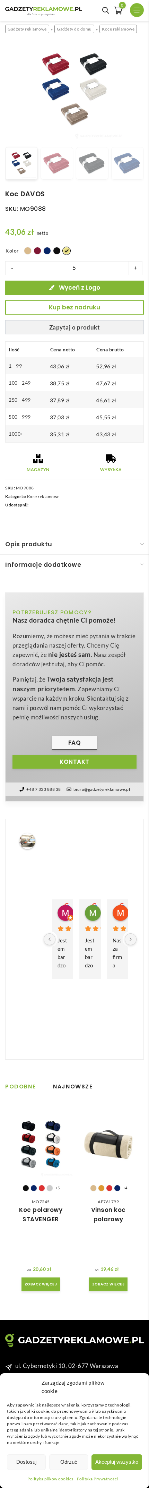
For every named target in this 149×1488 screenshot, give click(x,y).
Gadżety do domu (74, 29)
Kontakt (74, 762)
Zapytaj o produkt (74, 327)
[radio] (27, 250)
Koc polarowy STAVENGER (40, 1214)
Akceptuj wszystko (116, 1462)
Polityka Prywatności (97, 1478)
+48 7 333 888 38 (43, 789)
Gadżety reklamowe (27, 29)
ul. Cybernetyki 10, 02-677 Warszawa (67, 1365)
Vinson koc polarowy (108, 1214)
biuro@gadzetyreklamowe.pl (101, 789)
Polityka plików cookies (50, 1478)
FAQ (74, 742)
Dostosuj (26, 1462)
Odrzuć (68, 1462)
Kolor (12, 251)
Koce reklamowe (118, 29)
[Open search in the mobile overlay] (105, 10)
